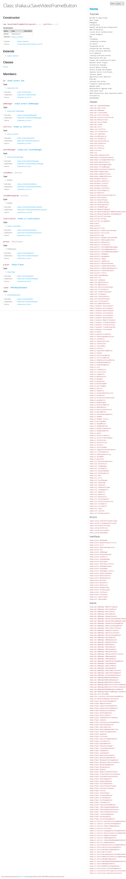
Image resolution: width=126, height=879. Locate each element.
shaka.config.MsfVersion (99, 528)
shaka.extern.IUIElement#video (27, 302)
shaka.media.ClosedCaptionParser (102, 157)
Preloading (93, 39)
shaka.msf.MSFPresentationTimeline (103, 195)
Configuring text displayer (100, 48)
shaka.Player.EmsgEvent (98, 734)
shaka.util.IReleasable (98, 599)
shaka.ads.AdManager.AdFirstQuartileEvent (105, 628)
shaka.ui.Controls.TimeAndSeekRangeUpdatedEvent (108, 840)
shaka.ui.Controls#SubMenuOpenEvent (103, 859)
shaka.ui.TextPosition (98, 440)
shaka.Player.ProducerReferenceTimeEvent (105, 774)
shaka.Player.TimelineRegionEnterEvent (104, 809)
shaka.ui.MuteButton (97, 381)
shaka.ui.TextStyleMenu (98, 447)
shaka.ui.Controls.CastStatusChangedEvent (105, 823)
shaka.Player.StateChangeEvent (101, 795)
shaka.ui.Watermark (97, 459)
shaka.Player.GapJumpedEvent (100, 743)
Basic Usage (94, 20)
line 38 (28, 143)
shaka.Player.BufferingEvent (100, 715)
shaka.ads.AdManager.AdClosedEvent (103, 614)
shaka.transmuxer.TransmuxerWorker (103, 327)
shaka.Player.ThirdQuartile (100, 802)
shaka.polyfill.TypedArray (99, 261)
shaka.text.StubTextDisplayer (101, 292)
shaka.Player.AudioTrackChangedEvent (103, 706)
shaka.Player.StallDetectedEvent (102, 788)
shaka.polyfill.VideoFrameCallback (103, 266)
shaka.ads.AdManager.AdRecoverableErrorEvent (106, 654)
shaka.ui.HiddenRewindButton (100, 362)
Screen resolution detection (100, 51)
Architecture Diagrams (98, 65)
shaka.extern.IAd (15, 81)
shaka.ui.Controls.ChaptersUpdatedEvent (105, 826)
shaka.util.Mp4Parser (97, 494)
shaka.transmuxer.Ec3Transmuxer (101, 313)
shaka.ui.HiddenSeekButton (99, 365)
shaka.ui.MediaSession (98, 376)
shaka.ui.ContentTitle (98, 343)
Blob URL (93, 79)
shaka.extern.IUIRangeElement (101, 566)
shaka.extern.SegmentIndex (99, 587)
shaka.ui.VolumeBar (97, 456)
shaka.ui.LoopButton (97, 374)
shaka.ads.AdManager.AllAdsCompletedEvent (105, 675)
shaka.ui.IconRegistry (98, 369)
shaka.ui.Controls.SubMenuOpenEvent (103, 838)
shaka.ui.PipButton (97, 390)
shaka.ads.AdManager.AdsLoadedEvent (103, 663)
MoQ (91, 37)
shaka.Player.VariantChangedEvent (102, 819)
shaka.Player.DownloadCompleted (101, 724)
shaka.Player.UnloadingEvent (100, 816)
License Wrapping (96, 34)
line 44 (28, 166)
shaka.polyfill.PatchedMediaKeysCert (103, 249)
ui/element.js (21, 97)
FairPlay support (96, 74)
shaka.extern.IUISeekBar (99, 568)
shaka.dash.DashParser (98, 143)
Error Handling (95, 53)
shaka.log (93, 153)
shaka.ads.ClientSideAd (98, 112)
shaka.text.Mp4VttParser (99, 284)
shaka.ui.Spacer (95, 433)
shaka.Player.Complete (98, 720)
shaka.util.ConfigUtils (98, 468)
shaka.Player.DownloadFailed (100, 727)
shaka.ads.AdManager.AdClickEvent (102, 611)
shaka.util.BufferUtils (98, 464)
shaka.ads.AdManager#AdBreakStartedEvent (105, 682)
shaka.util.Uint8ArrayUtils (100, 513)
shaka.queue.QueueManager (99, 275)
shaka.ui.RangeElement (98, 402)
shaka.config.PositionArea (99, 530)
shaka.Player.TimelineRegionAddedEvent (104, 807)
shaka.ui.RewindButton (98, 412)
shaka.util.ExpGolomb (97, 482)
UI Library (93, 44)
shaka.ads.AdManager (97, 110)
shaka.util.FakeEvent (97, 485)
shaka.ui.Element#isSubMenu (27, 184)
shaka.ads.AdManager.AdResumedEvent (103, 656)
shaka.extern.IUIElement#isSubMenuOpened (32, 210)
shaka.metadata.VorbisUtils (100, 188)
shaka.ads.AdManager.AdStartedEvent (103, 666)
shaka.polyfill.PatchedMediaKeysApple (104, 247)
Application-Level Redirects (100, 77)
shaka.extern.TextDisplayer (100, 590)
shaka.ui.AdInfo (95, 332)
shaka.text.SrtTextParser (99, 289)
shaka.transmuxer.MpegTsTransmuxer (103, 320)
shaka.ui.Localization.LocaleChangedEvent (105, 868)
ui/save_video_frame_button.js (27, 44)
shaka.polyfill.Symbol (98, 259)
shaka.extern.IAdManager (27, 104)
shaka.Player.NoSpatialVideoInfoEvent (104, 772)
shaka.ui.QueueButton (97, 400)
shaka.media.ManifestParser (100, 162)
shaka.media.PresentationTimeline (102, 169)
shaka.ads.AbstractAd (97, 108)
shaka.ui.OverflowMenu (98, 386)
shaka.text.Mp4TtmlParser (99, 282)
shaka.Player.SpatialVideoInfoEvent (103, 786)
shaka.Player (18, 265)
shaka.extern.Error (97, 545)
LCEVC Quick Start (96, 91)
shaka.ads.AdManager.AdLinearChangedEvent (105, 635)
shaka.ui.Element (22, 41)
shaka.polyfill (95, 226)
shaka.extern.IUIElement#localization (29, 233)
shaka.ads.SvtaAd (96, 124)
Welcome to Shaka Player (99, 18)
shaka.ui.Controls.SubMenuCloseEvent (103, 835)
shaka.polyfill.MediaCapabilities (102, 240)
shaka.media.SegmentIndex (99, 171)
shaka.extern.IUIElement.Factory (102, 564)
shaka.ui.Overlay (96, 388)
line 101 (29, 189)
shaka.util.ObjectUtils (98, 497)
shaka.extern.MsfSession (99, 585)
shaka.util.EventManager (30, 150)
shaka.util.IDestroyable (99, 597)
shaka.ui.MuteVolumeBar (98, 383)
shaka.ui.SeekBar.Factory (99, 419)
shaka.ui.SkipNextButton (99, 426)
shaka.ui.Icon (95, 367)
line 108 (29, 212)
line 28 (40, 44)
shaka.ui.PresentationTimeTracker (102, 398)
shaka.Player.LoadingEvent (99, 753)
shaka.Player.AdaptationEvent (101, 703)
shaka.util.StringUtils (98, 506)
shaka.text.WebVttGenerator (100, 303)
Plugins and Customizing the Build (103, 60)
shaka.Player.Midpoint (98, 769)
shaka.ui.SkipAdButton (98, 423)
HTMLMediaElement (19, 288)
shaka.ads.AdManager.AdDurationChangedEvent (106, 626)
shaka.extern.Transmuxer (99, 594)
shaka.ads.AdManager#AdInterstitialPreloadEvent (108, 687)
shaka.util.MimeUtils (97, 492)
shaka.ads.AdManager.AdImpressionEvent (104, 630)
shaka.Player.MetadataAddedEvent (102, 765)
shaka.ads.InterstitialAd (99, 115)
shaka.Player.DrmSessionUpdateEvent (103, 732)
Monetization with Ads (98, 58)
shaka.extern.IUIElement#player (27, 279)
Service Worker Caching (98, 67)
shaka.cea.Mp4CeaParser (98, 136)
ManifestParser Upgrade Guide (101, 88)
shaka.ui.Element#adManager (27, 115)
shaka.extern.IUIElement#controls (28, 141)
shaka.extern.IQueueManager (100, 559)
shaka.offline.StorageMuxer (100, 221)
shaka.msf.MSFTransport (98, 197)
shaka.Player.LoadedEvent (99, 750)
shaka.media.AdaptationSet (99, 155)
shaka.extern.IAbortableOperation (102, 547)
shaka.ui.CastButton (97, 339)
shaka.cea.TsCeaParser (98, 138)
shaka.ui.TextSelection (98, 442)
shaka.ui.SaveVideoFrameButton (101, 414)
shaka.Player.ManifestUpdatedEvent (103, 757)
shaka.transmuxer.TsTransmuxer (101, 329)
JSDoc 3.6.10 (21, 876)
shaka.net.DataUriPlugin (99, 200)
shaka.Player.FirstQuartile (100, 741)
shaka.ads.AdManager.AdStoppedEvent (103, 668)
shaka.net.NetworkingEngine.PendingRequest (106, 214)
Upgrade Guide (95, 86)
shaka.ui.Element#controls (26, 138)
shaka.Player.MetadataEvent (100, 767)
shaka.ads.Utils (95, 127)
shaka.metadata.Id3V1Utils (99, 181)
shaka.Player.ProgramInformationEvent (104, 776)
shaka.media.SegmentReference (101, 176)
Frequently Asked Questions (100, 84)
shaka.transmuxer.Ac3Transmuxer (101, 308)
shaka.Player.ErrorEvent (99, 736)
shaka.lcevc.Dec (95, 150)
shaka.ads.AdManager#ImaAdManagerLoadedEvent (106, 689)
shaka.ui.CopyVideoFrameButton (101, 350)
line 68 (28, 120)
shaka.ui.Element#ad (24, 92)
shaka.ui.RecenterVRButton (99, 405)
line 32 (28, 258)
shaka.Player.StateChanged (99, 793)
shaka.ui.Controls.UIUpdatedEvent (102, 842)
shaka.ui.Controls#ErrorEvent (101, 852)
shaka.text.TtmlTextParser (99, 296)
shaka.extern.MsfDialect (99, 583)
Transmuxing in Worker (98, 41)
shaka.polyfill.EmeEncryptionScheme (103, 230)
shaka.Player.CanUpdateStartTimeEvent (104, 717)
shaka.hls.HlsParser (97, 148)
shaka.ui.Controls (17, 37)
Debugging (93, 22)
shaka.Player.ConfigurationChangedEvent (105, 722)
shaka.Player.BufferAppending (101, 713)
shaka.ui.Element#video (25, 299)
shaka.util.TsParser (97, 511)
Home (94, 9)
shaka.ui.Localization (29, 219)
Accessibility (95, 95)
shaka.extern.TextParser (99, 592)
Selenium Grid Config (97, 81)
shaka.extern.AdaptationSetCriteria (103, 542)
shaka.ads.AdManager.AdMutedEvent (102, 644)
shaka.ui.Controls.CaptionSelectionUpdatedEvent (108, 821)
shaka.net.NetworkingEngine (100, 209)
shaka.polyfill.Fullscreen (99, 233)
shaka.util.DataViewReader (99, 471)
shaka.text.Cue (95, 277)
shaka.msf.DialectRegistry (99, 190)
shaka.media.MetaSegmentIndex (101, 164)
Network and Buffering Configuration (103, 27)
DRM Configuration (96, 29)
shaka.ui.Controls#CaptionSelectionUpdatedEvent (108, 845)
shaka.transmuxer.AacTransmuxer (101, 306)
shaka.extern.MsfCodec (98, 580)
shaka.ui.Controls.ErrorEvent (101, 828)
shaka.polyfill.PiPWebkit (99, 254)
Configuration (95, 25)
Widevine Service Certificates (101, 72)
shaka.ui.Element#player (25, 276)
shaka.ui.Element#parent (25, 253)
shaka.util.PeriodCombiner (99, 499)
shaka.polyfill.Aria (97, 228)
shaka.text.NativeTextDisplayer (101, 287)
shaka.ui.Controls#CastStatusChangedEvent (105, 847)
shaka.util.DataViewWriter (99, 473)
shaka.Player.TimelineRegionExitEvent (104, 812)
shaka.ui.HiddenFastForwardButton (102, 360)
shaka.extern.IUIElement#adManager (29, 118)
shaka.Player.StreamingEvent (100, 798)
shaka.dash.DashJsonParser (99, 141)
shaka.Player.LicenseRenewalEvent (102, 748)
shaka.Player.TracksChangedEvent (102, 814)
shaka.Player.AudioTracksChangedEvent (104, 708)
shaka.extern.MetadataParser (100, 578)
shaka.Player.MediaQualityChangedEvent (104, 760)
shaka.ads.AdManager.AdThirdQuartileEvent (105, 670)
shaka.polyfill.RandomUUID (99, 256)
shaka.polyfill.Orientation (100, 244)
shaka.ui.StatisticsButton (99, 435)
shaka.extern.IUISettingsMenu (101, 573)
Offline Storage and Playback (101, 69)
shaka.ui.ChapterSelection (99, 341)
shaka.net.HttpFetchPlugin (99, 202)
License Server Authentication (101, 32)
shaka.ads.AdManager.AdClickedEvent (103, 609)
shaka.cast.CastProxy (97, 129)
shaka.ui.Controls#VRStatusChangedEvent (105, 866)
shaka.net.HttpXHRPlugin (99, 207)
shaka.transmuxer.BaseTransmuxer (102, 310)
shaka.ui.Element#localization (27, 230)
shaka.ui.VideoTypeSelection (100, 454)
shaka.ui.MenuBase (96, 379)
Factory (5, 67)
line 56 (28, 281)
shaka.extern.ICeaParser (99, 557)
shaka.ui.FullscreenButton (99, 358)
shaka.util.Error (96, 478)
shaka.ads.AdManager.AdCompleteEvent (103, 616)
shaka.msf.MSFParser (97, 193)
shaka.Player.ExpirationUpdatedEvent (103, 739)
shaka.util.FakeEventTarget (100, 487)
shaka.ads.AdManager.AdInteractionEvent (105, 633)
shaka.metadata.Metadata (99, 186)
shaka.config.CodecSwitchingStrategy (103, 521)
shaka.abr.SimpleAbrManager (100, 105)
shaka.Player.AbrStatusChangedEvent (103, 701)
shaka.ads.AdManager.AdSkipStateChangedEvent (106, 661)
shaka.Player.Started (97, 790)
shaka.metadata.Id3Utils (99, 178)
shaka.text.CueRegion (97, 280)
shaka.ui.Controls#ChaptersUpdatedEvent (105, 849)
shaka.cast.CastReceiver (99, 131)
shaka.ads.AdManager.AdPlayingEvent (103, 649)
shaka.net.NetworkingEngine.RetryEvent (104, 699)
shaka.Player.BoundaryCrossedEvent (103, 710)
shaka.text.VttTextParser (99, 301)
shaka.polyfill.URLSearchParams (101, 263)
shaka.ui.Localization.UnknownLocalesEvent (106, 873)
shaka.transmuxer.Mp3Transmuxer (101, 317)
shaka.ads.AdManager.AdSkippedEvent (103, 658)
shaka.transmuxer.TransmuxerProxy (102, 325)
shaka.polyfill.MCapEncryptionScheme (103, 237)
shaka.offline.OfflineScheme (100, 216)
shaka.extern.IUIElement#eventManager (30, 164)
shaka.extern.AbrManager (99, 540)
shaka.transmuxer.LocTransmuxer (101, 315)
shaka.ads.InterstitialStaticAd (101, 117)
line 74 (28, 97)
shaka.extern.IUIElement (99, 561)
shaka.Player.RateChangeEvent (101, 779)
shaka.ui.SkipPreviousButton (100, 428)
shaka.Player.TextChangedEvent (101, 800)
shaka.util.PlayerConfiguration (101, 501)
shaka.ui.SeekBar (96, 416)
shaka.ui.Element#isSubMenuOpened (29, 207)
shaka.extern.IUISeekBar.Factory (102, 571)
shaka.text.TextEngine (98, 294)
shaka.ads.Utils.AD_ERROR (99, 694)
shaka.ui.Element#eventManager (28, 161)
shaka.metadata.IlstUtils (99, 183)
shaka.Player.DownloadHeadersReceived (104, 729)
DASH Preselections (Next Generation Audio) (106, 93)
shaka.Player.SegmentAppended (101, 781)
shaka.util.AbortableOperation (101, 461)
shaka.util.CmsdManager (98, 466)
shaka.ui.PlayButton (97, 395)
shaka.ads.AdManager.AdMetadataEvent (103, 640)
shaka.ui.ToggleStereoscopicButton (103, 449)
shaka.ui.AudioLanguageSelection (102, 336)
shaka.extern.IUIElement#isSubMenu (29, 187)
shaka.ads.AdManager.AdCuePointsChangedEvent (106, 623)
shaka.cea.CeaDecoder (97, 134)
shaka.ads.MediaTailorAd (99, 120)
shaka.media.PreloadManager (100, 167)
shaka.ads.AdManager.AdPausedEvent (103, 647)
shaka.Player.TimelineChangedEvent (103, 805)
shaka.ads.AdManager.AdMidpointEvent (103, 642)
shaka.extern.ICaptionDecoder (101, 554)
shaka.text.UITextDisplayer (100, 299)
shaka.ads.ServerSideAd (98, 122)
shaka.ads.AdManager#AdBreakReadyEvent (104, 680)
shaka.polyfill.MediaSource (100, 242)
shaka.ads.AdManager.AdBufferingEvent (104, 607)
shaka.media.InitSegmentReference (102, 160)
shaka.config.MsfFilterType (100, 525)
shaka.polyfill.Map (97, 235)
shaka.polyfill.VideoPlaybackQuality (103, 268)
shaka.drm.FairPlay (97, 145)
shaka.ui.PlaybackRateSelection (101, 393)
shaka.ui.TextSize (96, 445)
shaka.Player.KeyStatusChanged (101, 746)
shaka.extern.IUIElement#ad (26, 95)
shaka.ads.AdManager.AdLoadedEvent (103, 637)
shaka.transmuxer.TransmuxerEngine (103, 322)
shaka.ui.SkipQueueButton (99, 431)
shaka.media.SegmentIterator (100, 174)
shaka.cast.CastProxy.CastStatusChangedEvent (106, 696)
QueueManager (94, 98)
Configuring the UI (97, 46)
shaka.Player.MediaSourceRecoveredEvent (105, 762)
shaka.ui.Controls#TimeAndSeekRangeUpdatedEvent (108, 861)
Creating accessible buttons (100, 55)
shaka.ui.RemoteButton (98, 407)
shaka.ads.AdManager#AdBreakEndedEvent (104, 677)
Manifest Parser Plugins (99, 62)
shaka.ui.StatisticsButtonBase (101, 438)
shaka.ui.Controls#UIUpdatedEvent (102, 863)
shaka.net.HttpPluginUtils (99, 204)
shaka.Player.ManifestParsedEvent (102, 755)
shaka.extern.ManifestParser (100, 575)
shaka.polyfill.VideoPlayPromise (102, 270)
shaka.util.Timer (96, 508)
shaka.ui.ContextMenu (97, 346)
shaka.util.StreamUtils (98, 504)
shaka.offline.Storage (98, 219)
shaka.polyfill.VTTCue (98, 273)
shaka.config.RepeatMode (99, 532)
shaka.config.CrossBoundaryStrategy (103, 523)
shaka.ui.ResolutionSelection (101, 409)
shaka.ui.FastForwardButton (100, 355)
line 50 (28, 235)
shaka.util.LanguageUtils (99, 489)
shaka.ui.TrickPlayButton (99, 452)
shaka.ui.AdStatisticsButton (100, 334)
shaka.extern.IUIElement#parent (27, 256)
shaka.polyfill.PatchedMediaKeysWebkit (104, 251)
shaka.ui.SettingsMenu (98, 421)
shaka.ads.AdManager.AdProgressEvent (103, 651)
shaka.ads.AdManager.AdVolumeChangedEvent (105, 673)
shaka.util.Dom (95, 475)
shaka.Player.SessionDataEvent (101, 783)
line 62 (28, 304)
